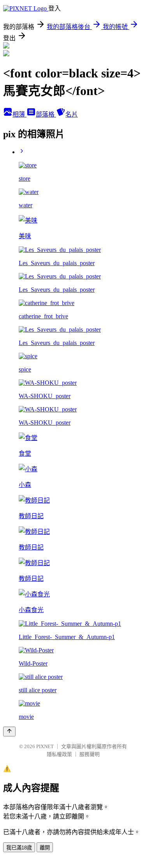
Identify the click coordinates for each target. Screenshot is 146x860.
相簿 (19, 114)
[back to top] (9, 731)
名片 (71, 114)
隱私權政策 (59, 754)
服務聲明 (89, 754)
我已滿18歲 (19, 848)
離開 (45, 848)
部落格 (46, 114)
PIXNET (45, 746)
